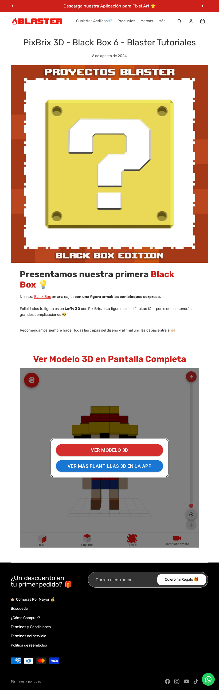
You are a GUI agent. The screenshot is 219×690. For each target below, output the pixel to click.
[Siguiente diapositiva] (202, 6)
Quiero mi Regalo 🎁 (181, 579)
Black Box (42, 296)
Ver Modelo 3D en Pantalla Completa (109, 359)
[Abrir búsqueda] (179, 21)
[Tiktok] (196, 681)
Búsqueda (19, 608)
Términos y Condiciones (31, 627)
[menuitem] (162, 21)
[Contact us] (208, 679)
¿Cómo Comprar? (25, 618)
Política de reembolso (29, 645)
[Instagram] (177, 681)
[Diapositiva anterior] (12, 6)
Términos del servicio (28, 636)
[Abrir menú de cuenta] (191, 21)
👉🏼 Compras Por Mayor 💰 (33, 599)
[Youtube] (186, 681)
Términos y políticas (26, 681)
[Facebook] (167, 681)
